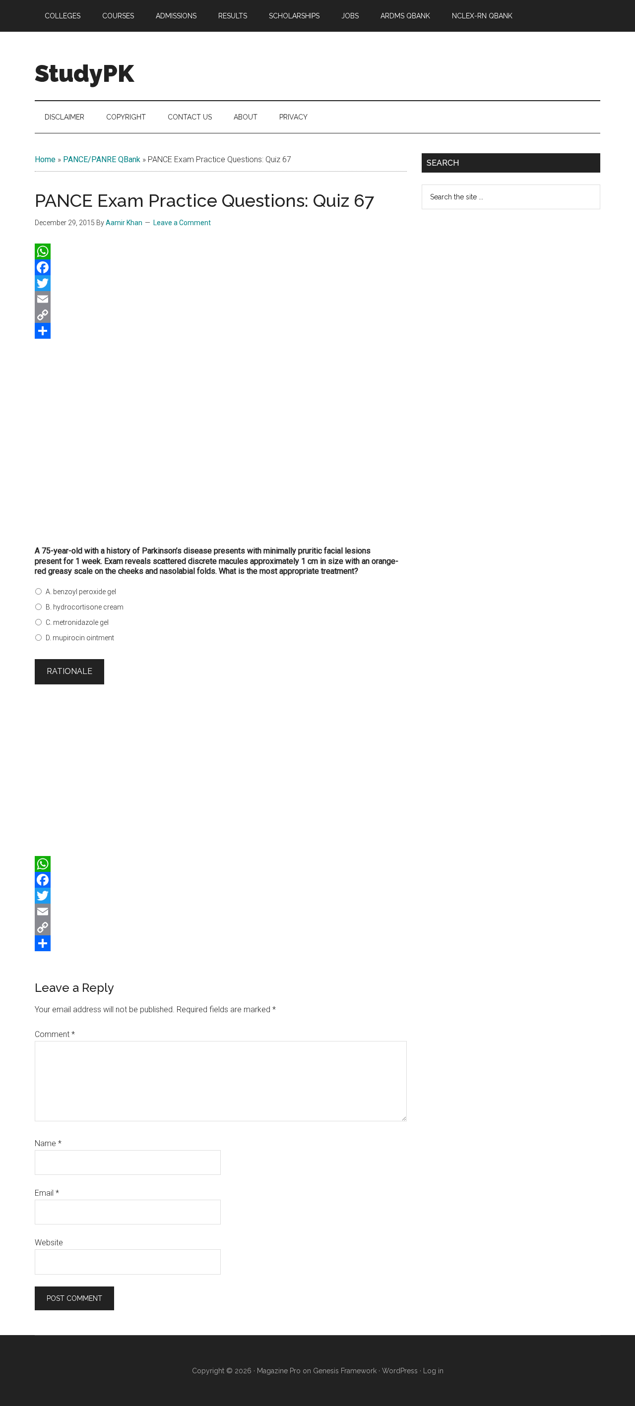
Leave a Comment (182, 223)
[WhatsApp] (221, 251)
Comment (55, 1034)
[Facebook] (221, 267)
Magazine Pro (279, 1371)
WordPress (400, 1371)
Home (45, 159)
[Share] (221, 331)
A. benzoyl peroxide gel (81, 592)
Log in (433, 1371)
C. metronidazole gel (77, 622)
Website (49, 1242)
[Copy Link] (221, 315)
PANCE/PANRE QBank (101, 159)
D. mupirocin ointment (80, 638)
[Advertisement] (220, 446)
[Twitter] (221, 283)
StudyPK (84, 73)
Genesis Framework (345, 1371)
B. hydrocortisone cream (85, 607)
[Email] (221, 299)
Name (48, 1143)
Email (47, 1193)
